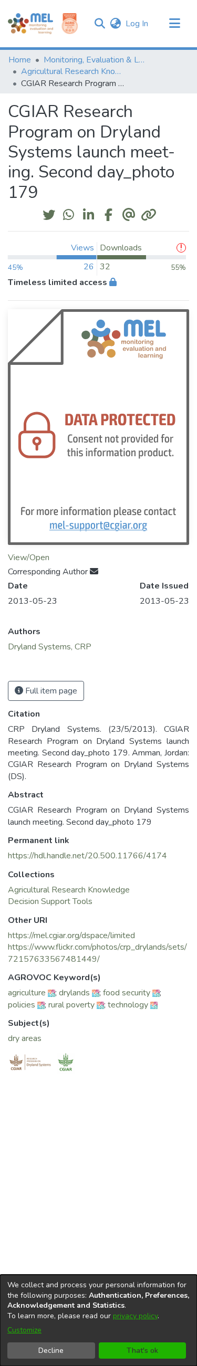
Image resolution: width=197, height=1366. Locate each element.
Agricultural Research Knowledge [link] (73, 71)
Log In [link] (137, 23)
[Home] (30, 23)
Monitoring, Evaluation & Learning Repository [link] (96, 60)
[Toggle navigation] (174, 24)
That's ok (142, 1351)
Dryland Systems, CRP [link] (49, 647)
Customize (24, 1330)
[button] (99, 23)
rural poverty (71, 1005)
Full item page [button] (50, 691)
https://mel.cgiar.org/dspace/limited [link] (71, 935)
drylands (74, 993)
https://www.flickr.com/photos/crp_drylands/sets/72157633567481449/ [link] (97, 952)
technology (128, 1005)
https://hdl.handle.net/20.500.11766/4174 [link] (87, 855)
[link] (69, 890)
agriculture (27, 993)
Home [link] (19, 60)
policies (21, 1005)
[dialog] (98, 1320)
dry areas (25, 1038)
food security (126, 993)
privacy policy (135, 1316)
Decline (51, 1351)
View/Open (28, 557)
